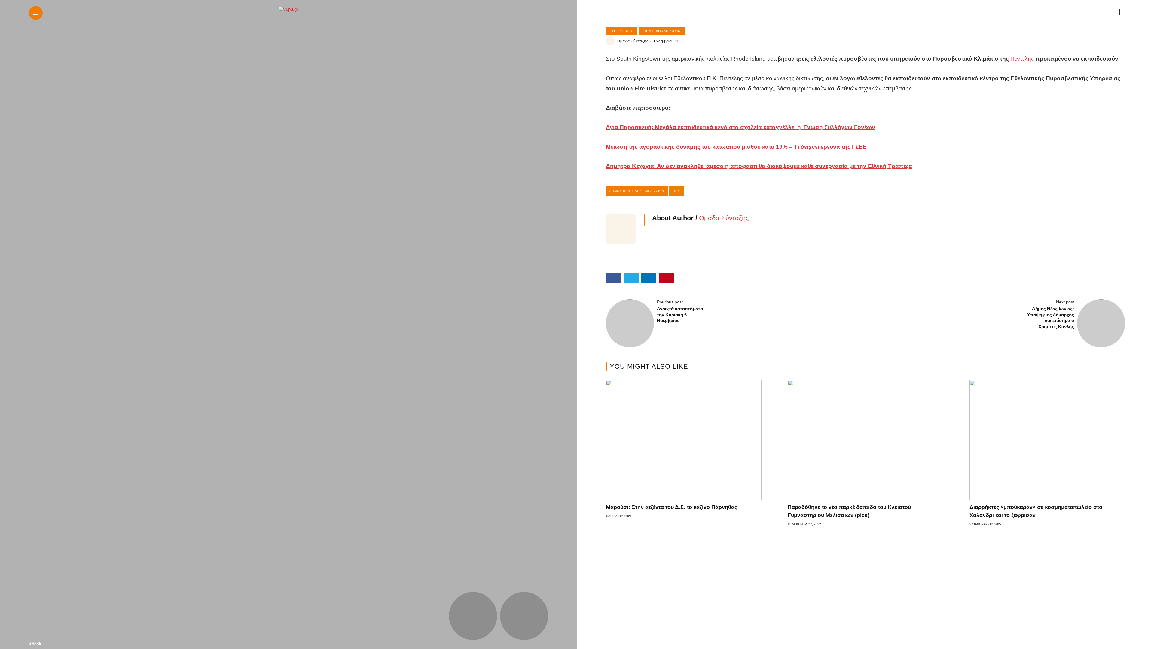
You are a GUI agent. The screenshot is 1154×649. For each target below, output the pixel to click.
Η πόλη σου (621, 31)
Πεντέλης (1021, 59)
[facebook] (48, 643)
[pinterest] (86, 643)
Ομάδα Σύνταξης (633, 41)
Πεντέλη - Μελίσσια (661, 31)
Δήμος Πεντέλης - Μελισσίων (636, 191)
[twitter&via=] (61, 643)
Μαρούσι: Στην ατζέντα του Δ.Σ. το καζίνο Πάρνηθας (671, 507)
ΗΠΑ (676, 191)
